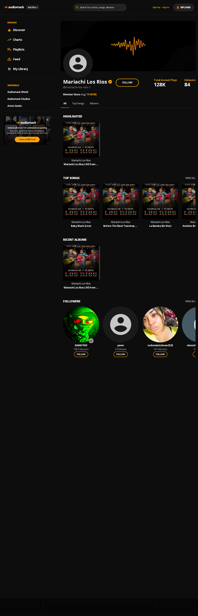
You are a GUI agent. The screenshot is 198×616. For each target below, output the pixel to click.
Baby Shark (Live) (81, 226)
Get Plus (33, 7)
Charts (17, 40)
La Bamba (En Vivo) (160, 226)
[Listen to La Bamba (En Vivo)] (160, 201)
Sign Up (156, 7)
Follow (127, 82)
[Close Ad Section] (47, 119)
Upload (185, 7)
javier (120, 345)
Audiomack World (17, 92)
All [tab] (65, 103)
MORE (93, 94)
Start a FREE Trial (27, 139)
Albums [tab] (94, 103)
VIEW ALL (190, 178)
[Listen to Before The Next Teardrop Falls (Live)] (121, 201)
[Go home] (14, 7)
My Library (20, 69)
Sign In (165, 7)
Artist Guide (14, 106)
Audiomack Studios (18, 99)
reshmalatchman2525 (160, 345)
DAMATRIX (81, 345)
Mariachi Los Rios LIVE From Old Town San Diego (81, 164)
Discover (19, 30)
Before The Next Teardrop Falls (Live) (120, 226)
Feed (16, 59)
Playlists (18, 49)
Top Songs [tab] (78, 103)
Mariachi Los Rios (81, 160)
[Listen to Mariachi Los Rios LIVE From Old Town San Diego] (81, 140)
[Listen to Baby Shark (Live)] (81, 201)
